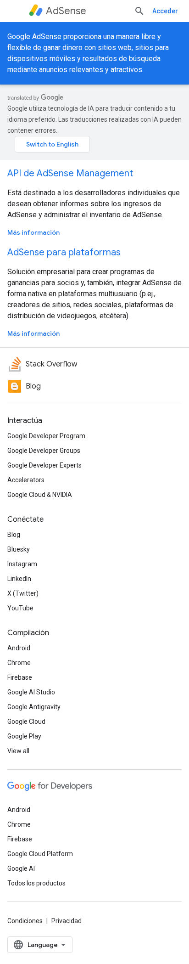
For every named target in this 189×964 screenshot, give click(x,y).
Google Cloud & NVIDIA (39, 494)
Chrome (19, 662)
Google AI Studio (31, 692)
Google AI (21, 868)
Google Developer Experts (44, 465)
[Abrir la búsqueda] (139, 11)
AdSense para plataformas (64, 252)
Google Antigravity (34, 706)
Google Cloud (26, 721)
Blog (13, 534)
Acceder (165, 11)
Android (18, 648)
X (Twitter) (23, 593)
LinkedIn (19, 578)
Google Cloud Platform (40, 853)
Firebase (19, 677)
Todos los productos (36, 883)
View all (18, 751)
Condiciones (25, 921)
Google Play (24, 736)
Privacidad (66, 921)
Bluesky (18, 549)
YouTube (20, 608)
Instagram (22, 564)
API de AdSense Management (70, 173)
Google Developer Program (46, 436)
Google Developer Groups (43, 450)
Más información (33, 232)
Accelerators (25, 480)
